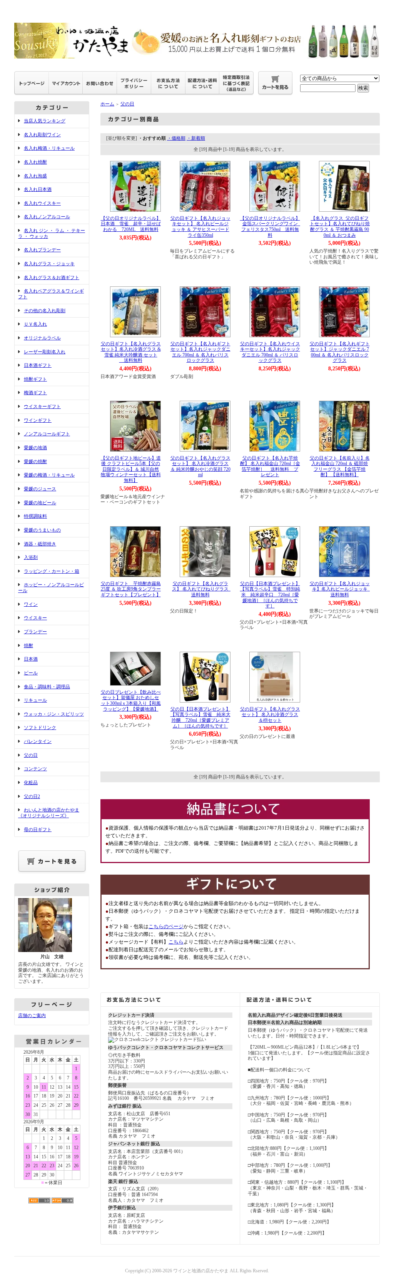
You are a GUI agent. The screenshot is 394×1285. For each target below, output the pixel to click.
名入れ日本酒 (38, 189)
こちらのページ (166, 926)
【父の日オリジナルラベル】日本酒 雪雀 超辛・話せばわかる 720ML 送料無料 (131, 224)
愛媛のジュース (40, 489)
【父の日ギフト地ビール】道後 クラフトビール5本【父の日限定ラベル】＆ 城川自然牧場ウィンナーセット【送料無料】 (131, 469)
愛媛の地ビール (40, 502)
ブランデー (35, 631)
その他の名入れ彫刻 (44, 310)
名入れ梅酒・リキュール (49, 148)
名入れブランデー (42, 250)
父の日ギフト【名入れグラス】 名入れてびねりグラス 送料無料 (202, 589)
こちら (176, 942)
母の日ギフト (38, 829)
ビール (31, 673)
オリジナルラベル (42, 338)
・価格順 (176, 138)
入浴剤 (31, 557)
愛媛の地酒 (35, 447)
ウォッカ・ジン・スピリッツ (54, 714)
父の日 (31, 755)
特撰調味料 (35, 516)
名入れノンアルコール (47, 216)
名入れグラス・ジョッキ (49, 263)
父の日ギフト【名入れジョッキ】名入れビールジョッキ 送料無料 (341, 589)
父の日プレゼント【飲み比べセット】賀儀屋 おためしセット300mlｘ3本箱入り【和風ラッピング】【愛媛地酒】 (131, 700)
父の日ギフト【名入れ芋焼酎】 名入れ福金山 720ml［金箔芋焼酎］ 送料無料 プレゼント (270, 466)
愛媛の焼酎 (35, 461)
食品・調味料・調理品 (47, 686)
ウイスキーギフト (42, 406)
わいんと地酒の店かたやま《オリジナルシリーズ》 (48, 812)
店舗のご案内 (32, 1015)
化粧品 (31, 782)
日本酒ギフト (38, 365)
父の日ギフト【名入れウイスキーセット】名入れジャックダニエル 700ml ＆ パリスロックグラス (270, 352)
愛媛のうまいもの (42, 530)
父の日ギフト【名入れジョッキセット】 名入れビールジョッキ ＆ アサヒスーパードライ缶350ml (200, 227)
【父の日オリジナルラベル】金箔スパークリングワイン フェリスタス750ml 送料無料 (271, 227)
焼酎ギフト (35, 379)
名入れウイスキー (42, 203)
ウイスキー (35, 618)
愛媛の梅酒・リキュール (49, 475)
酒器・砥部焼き (40, 544)
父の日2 (32, 796)
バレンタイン (38, 741)
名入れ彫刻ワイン (42, 134)
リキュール (35, 700)
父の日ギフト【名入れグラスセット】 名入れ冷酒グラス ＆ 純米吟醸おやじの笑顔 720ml (200, 466)
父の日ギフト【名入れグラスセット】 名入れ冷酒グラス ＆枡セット (270, 714)
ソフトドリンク (40, 727)
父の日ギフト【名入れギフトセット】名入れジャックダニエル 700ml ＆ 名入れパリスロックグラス (200, 352)
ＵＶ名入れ (35, 324)
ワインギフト (38, 420)
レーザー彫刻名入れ (44, 352)
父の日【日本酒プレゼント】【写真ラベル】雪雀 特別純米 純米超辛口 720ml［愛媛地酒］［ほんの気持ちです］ (270, 595)
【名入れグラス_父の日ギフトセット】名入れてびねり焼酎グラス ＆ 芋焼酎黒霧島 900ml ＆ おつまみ (340, 227)
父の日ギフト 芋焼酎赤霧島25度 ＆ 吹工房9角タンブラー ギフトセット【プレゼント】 (133, 589)
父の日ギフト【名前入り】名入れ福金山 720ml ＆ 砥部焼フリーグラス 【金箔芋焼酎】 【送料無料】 (340, 466)
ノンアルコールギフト (47, 434)
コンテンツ (35, 768)
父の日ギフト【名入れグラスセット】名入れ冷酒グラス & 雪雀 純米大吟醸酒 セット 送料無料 (131, 352)
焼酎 (28, 645)
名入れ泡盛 (35, 176)
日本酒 (31, 659)
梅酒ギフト (35, 392)
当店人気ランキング (44, 121)
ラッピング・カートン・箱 (51, 571)
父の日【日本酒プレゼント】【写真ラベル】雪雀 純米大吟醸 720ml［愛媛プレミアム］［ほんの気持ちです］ (200, 717)
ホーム (107, 104)
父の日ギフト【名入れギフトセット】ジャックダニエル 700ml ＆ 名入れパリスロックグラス (340, 352)
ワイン (31, 604)
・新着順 (196, 138)
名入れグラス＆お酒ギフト (51, 277)
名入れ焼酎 (35, 162)
